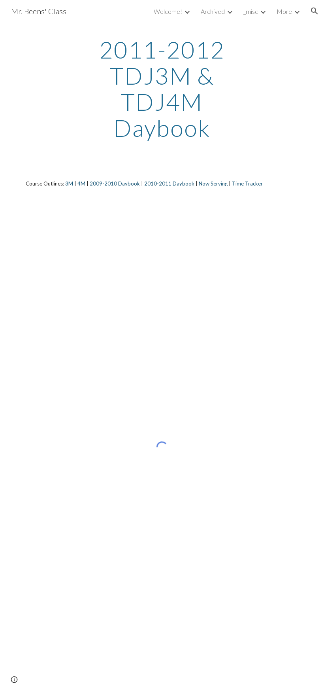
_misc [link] (250, 11)
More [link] (284, 11)
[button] (314, 11)
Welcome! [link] (168, 11)
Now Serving (213, 183)
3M (69, 183)
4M (81, 183)
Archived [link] (213, 11)
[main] (162, 88)
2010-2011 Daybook (169, 183)
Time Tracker (247, 183)
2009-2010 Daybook (115, 183)
